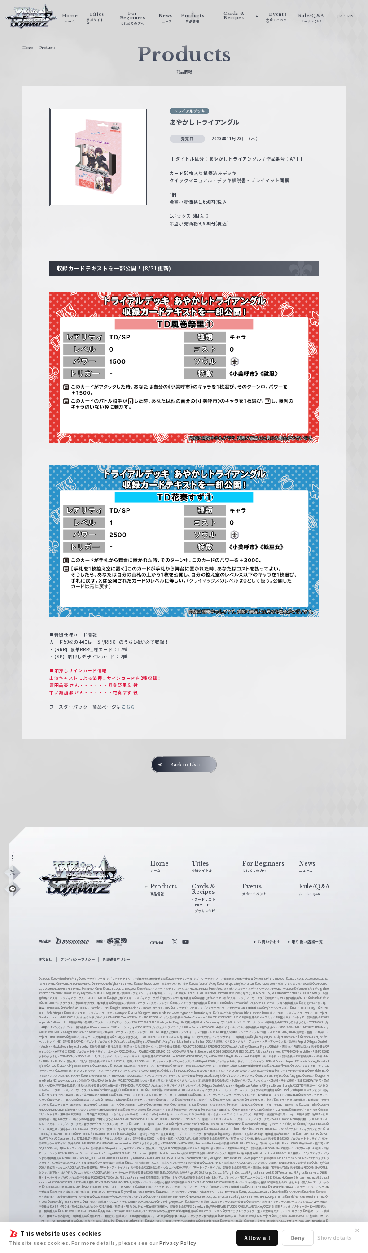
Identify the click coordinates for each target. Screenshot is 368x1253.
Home (27, 48)
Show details (334, 1237)
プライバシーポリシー (78, 959)
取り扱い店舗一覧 (307, 941)
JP (339, 16)
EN (350, 16)
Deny (297, 1237)
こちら (128, 707)
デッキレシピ (205, 911)
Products (47, 48)
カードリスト (205, 899)
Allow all (257, 1237)
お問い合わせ (269, 941)
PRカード (202, 905)
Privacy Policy (177, 1242)
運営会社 (46, 959)
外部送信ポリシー (116, 959)
